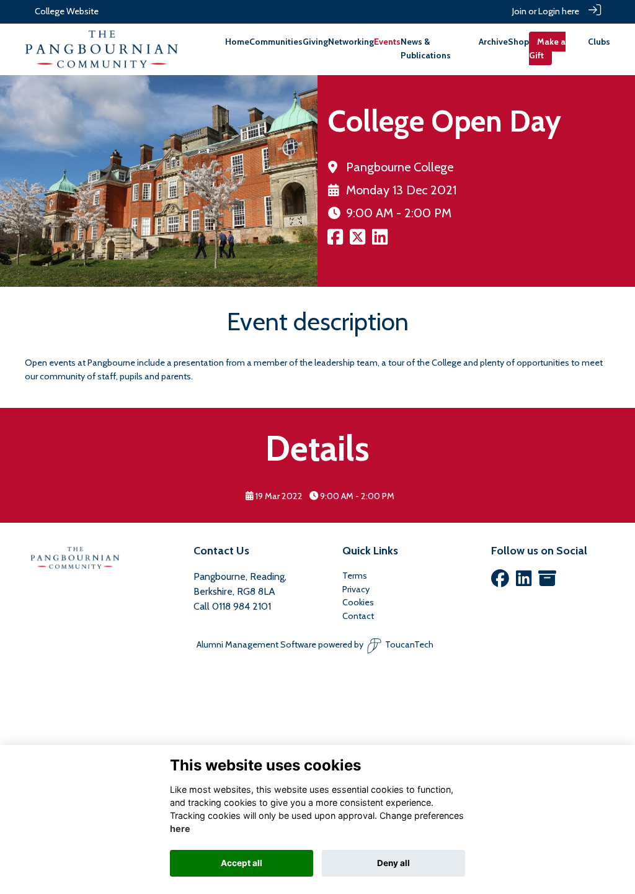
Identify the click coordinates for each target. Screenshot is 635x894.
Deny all (393, 863)
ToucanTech (409, 644)
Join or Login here (545, 11)
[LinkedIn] (523, 581)
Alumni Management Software (256, 644)
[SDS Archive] (547, 581)
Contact (358, 615)
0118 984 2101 (241, 606)
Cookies (358, 602)
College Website (67, 11)
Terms (354, 575)
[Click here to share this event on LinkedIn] (380, 240)
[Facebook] (500, 581)
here (180, 828)
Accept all (241, 863)
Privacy (356, 589)
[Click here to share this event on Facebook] (335, 240)
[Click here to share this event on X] (357, 240)
